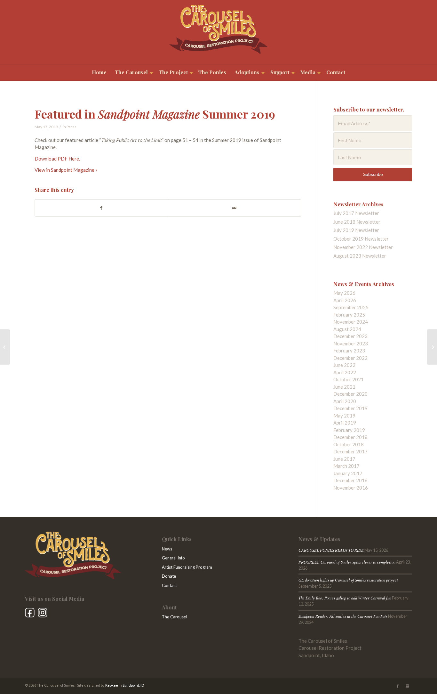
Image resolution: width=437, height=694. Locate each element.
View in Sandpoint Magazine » (66, 170)
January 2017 (347, 473)
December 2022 (350, 358)
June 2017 (344, 459)
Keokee (111, 685)
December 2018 (350, 437)
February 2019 (349, 430)
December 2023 (350, 336)
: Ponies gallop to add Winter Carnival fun (344, 597)
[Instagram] (407, 686)
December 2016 (350, 480)
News (167, 548)
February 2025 (349, 315)
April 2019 (344, 422)
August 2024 (347, 329)
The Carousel (174, 616)
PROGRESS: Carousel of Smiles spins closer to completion (346, 562)
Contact (169, 585)
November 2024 (350, 322)
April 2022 (344, 372)
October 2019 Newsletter (361, 239)
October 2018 (348, 444)
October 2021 (348, 379)
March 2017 (346, 466)
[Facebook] (397, 686)
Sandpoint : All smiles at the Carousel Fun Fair (342, 616)
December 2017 (350, 451)
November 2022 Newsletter (363, 247)
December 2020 (350, 394)
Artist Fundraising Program (187, 567)
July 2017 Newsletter (356, 213)
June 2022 (344, 365)
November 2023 (350, 343)
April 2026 (344, 300)
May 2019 (344, 415)
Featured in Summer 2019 (155, 113)
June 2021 (344, 387)
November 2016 (350, 488)
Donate (169, 576)
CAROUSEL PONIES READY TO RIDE (331, 550)
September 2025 (351, 307)
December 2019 (350, 408)
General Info (173, 557)
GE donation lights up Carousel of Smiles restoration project (348, 579)
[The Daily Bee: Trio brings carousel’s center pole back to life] (432, 347)
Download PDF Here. (57, 158)
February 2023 (349, 350)
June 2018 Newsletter (356, 222)
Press (71, 126)
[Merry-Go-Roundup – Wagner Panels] (5, 347)
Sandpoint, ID (133, 685)
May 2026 (344, 293)
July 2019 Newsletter (356, 230)
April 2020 (344, 401)
